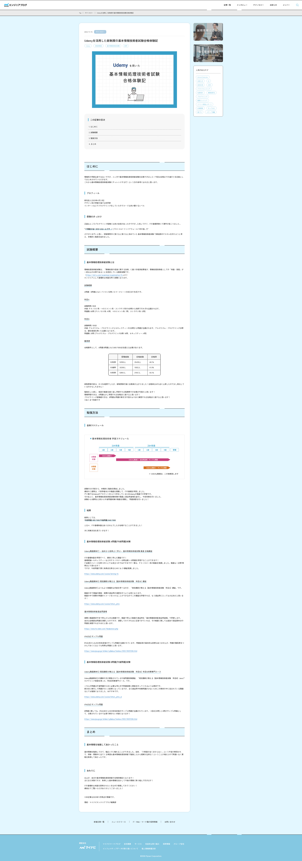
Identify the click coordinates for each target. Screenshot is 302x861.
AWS (209, 85)
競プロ (199, 112)
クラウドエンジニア (203, 89)
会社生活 (200, 85)
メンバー (286, 5)
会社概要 (127, 844)
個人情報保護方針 (149, 848)
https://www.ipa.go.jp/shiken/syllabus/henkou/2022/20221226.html (110, 651)
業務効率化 (211, 93)
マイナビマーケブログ (111, 844)
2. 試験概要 (93, 132)
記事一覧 (227, 5)
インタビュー (242, 5)
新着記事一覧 (99, 822)
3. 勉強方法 (93, 138)
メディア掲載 (211, 112)
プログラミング (202, 97)
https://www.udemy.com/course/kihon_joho (102, 603)
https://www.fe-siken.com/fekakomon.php (101, 628)
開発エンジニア (202, 100)
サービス (138, 844)
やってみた (211, 108)
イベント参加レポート (204, 104)
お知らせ (273, 5)
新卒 (125, 46)
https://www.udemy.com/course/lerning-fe (101, 573)
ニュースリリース (119, 822)
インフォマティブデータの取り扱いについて (120, 848)
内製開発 (200, 108)
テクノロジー (258, 5)
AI (208, 81)
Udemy (88, 46)
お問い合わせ (170, 822)
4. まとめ (92, 144)
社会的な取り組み (152, 844)
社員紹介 (200, 93)
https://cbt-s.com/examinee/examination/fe (104, 275)
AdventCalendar (202, 77)
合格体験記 (98, 46)
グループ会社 (179, 844)
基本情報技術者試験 (113, 46)
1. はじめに (93, 126)
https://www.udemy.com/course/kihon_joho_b (103, 696)
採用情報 (166, 844)
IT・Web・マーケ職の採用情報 (145, 822)
